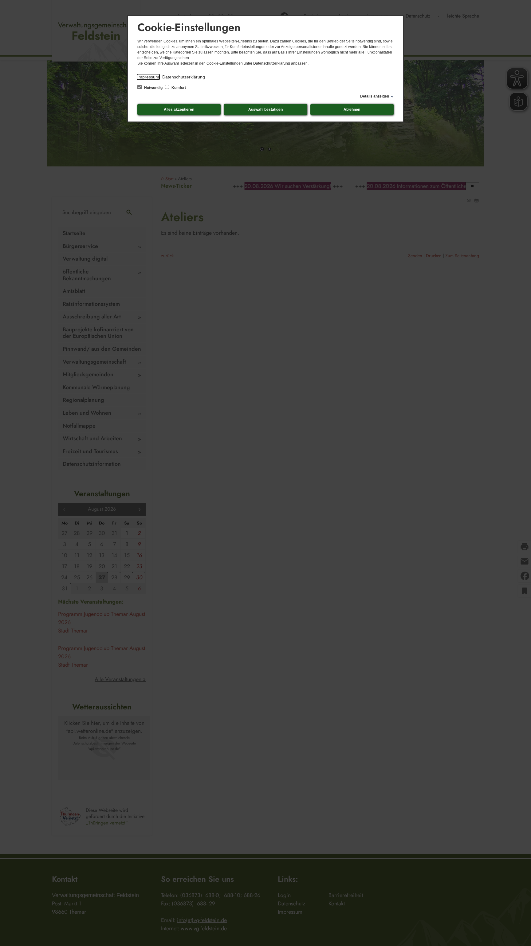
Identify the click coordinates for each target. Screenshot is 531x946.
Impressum (148, 76)
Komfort (178, 88)
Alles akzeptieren (179, 109)
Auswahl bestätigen (265, 109)
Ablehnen (352, 109)
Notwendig (153, 88)
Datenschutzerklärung (183, 76)
